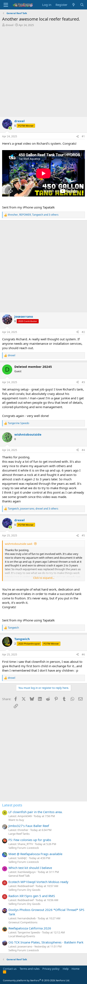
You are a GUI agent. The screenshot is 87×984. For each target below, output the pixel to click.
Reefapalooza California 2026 (29, 928)
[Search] (82, 5)
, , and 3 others (33, 214)
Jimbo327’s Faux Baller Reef (28, 826)
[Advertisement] (43, 72)
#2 (83, 332)
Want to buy (16, 820)
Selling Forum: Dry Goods (24, 890)
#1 (83, 136)
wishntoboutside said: (19, 544)
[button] (6, 5)
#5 (83, 535)
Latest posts (12, 805)
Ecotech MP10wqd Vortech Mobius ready (38, 882)
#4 (83, 450)
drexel (9, 25)
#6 (83, 654)
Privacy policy (51, 969)
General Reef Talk (19, 876)
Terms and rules (29, 969)
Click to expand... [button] (43, 578)
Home (75, 969)
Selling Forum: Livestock (23, 848)
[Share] (77, 136)
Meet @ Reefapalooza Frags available (35, 854)
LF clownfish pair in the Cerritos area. (35, 812)
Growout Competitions (22, 922)
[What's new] (73, 5)
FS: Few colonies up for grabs (29, 840)
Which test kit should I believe (30, 868)
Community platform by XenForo (36, 980)
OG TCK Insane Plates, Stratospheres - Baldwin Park (45, 942)
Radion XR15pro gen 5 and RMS (31, 896)
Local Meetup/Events (21, 936)
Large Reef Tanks (19, 834)
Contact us (9, 969)
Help (66, 969)
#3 (83, 382)
